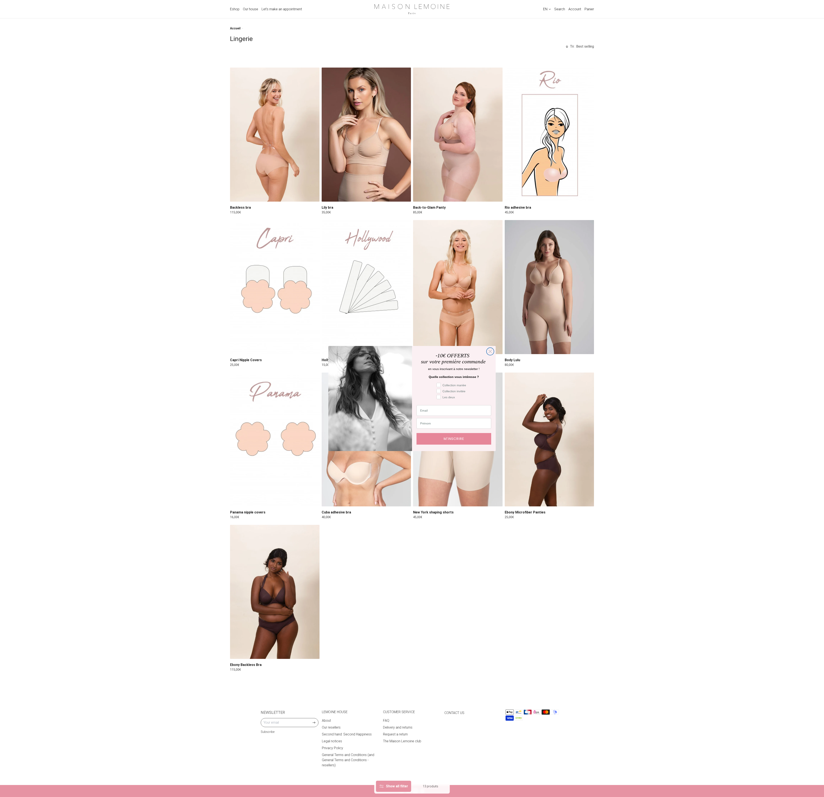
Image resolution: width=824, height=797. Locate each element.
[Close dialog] (490, 351)
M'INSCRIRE (454, 438)
